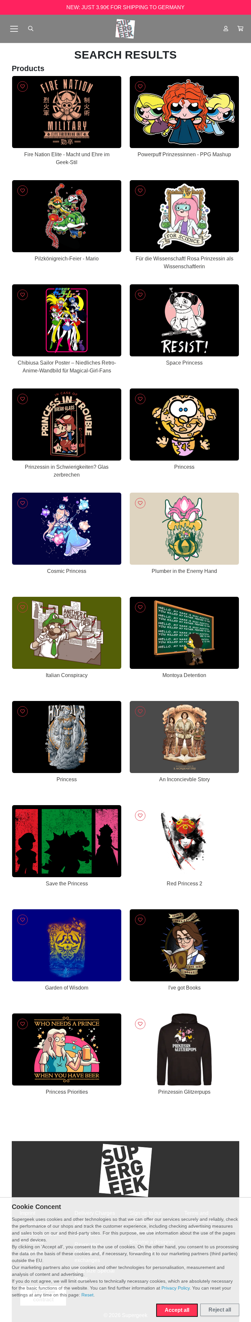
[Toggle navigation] (14, 29)
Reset (87, 1294)
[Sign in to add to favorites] (22, 86)
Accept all (177, 1310)
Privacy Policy (175, 1288)
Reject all (220, 1310)
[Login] (226, 29)
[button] (240, 29)
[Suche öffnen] (30, 29)
